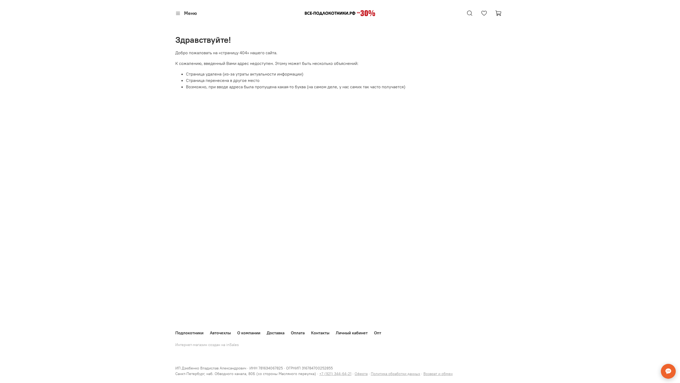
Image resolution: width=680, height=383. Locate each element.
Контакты (320, 332)
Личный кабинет (352, 332)
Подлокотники (189, 332)
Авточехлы (220, 332)
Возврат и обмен (438, 374)
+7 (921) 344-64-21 (335, 374)
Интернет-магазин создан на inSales (207, 344)
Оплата (298, 332)
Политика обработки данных (395, 374)
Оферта (361, 374)
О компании (248, 332)
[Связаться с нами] (668, 371)
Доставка (275, 332)
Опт (377, 332)
